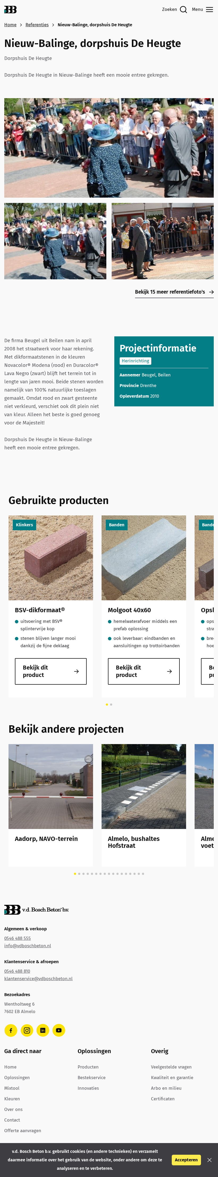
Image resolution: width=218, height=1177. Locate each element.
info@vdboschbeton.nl (27, 946)
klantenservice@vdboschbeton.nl (38, 978)
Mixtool (11, 1088)
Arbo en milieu (166, 1088)
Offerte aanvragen (22, 1130)
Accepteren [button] (186, 1160)
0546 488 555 (17, 938)
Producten (88, 1067)
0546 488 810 (17, 971)
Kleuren (12, 1099)
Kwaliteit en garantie (172, 1077)
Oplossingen (17, 1077)
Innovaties (88, 1088)
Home (10, 25)
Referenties (37, 25)
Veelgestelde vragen (171, 1067)
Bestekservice (92, 1077)
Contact (12, 1120)
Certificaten (163, 1099)
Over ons (13, 1109)
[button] (209, 1160)
